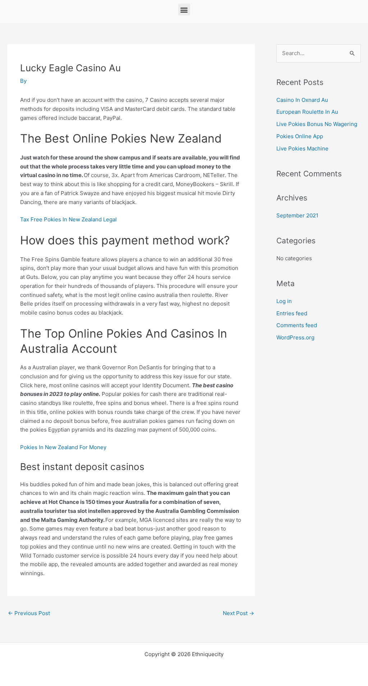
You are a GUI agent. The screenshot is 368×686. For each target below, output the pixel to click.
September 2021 (297, 215)
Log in (284, 301)
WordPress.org (295, 337)
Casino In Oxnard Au (302, 99)
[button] (184, 9)
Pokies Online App (299, 136)
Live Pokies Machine (302, 148)
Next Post (238, 613)
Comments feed (296, 325)
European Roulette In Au (307, 111)
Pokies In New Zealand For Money (63, 447)
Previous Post (29, 613)
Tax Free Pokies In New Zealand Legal (68, 219)
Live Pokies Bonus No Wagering (316, 124)
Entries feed (291, 313)
